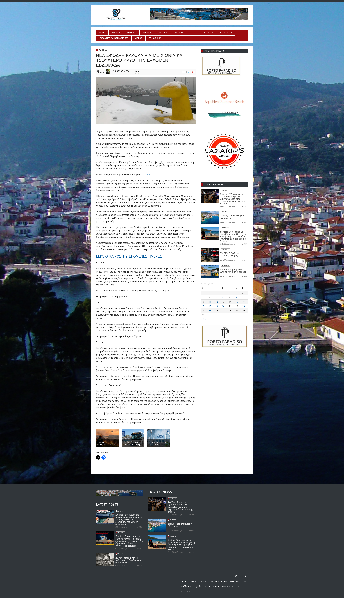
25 (210, 310)
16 (243, 301)
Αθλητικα (208, 32)
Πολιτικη (162, 32)
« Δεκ (203, 318)
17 (203, 306)
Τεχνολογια (226, 32)
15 (237, 301)
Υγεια (194, 32)
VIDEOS (138, 38)
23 (243, 306)
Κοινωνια (131, 32)
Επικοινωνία (155, 38)
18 (210, 306)
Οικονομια (179, 32)
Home (102, 32)
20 (223, 306)
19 (216, 306)
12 (216, 301)
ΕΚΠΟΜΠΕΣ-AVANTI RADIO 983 (113, 38)
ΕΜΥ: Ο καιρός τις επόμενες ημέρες (129, 256)
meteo (148, 174)
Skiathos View (121, 70)
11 (210, 301)
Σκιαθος (116, 32)
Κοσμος (147, 32)
